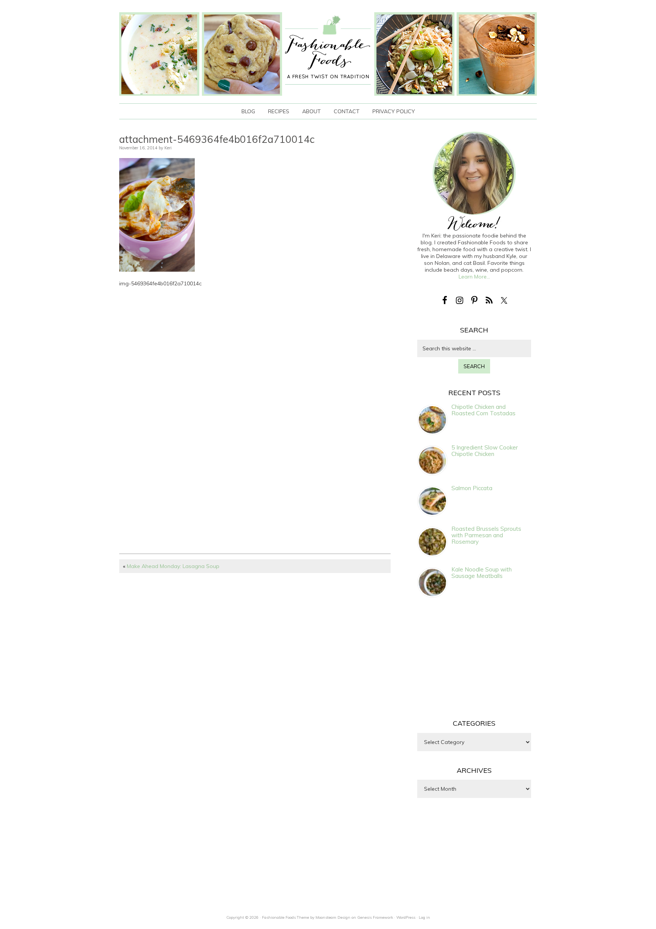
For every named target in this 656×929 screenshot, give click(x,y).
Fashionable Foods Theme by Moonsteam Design (306, 917)
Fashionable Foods (328, 54)
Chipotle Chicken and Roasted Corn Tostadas (483, 410)
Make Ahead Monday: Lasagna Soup (173, 566)
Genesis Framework (375, 917)
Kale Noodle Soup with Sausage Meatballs (481, 572)
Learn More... (474, 276)
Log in (424, 917)
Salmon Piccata (471, 488)
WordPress (405, 917)
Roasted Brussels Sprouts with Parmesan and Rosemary (486, 535)
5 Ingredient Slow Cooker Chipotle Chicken (484, 450)
